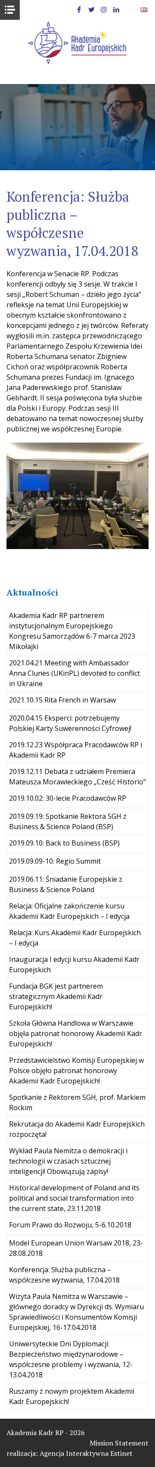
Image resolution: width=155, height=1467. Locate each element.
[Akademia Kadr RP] (77, 42)
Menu (10, 10)
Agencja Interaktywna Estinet (86, 1453)
